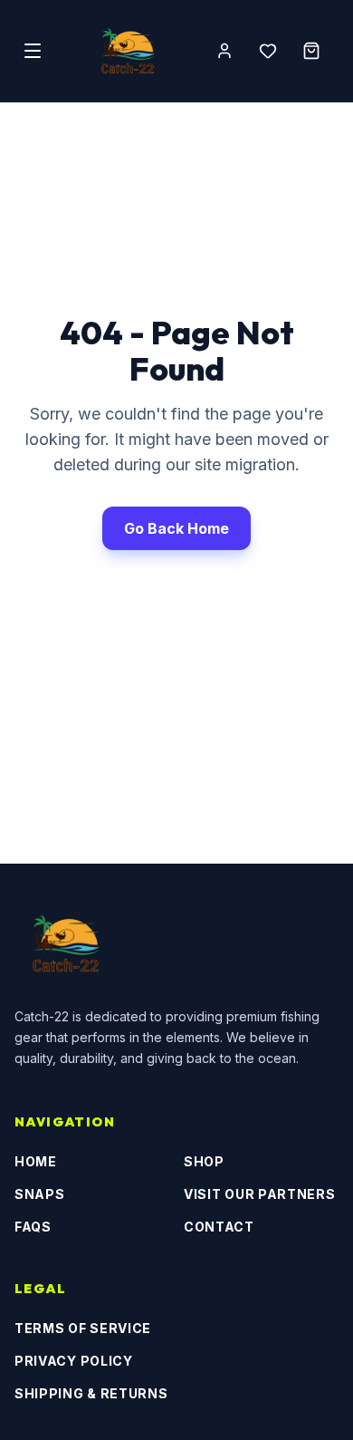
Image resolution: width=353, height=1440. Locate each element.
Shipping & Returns (91, 1393)
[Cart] (311, 51)
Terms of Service (82, 1328)
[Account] (224, 51)
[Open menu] (32, 51)
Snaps (39, 1194)
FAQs (33, 1226)
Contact (219, 1226)
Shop (204, 1161)
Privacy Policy (73, 1360)
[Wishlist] (268, 51)
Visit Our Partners (260, 1194)
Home (35, 1161)
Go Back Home (176, 528)
